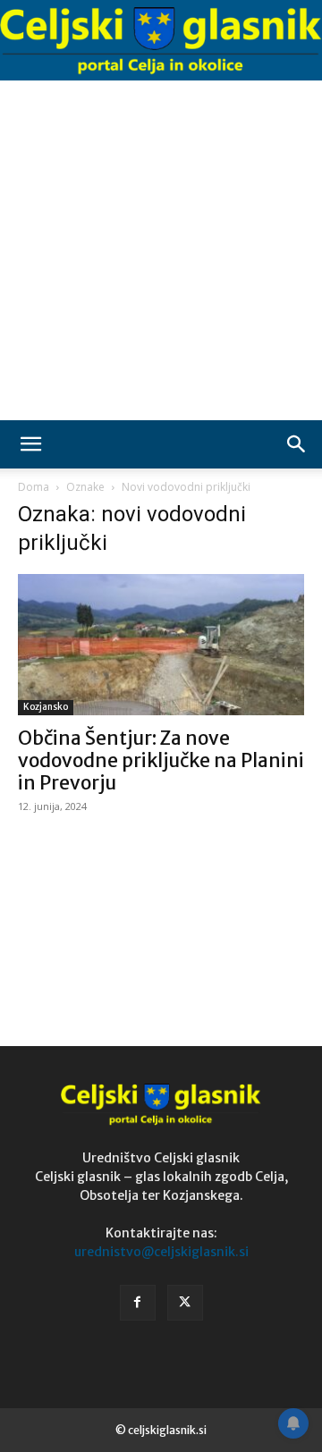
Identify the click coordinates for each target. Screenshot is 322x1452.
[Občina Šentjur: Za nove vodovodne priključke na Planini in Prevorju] (161, 644)
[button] (30, 444)
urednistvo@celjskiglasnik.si (161, 1252)
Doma (33, 486)
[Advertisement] (161, 250)
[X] (185, 1303)
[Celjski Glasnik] (161, 41)
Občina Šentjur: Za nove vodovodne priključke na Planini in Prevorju (161, 760)
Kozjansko (45, 707)
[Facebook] (138, 1303)
